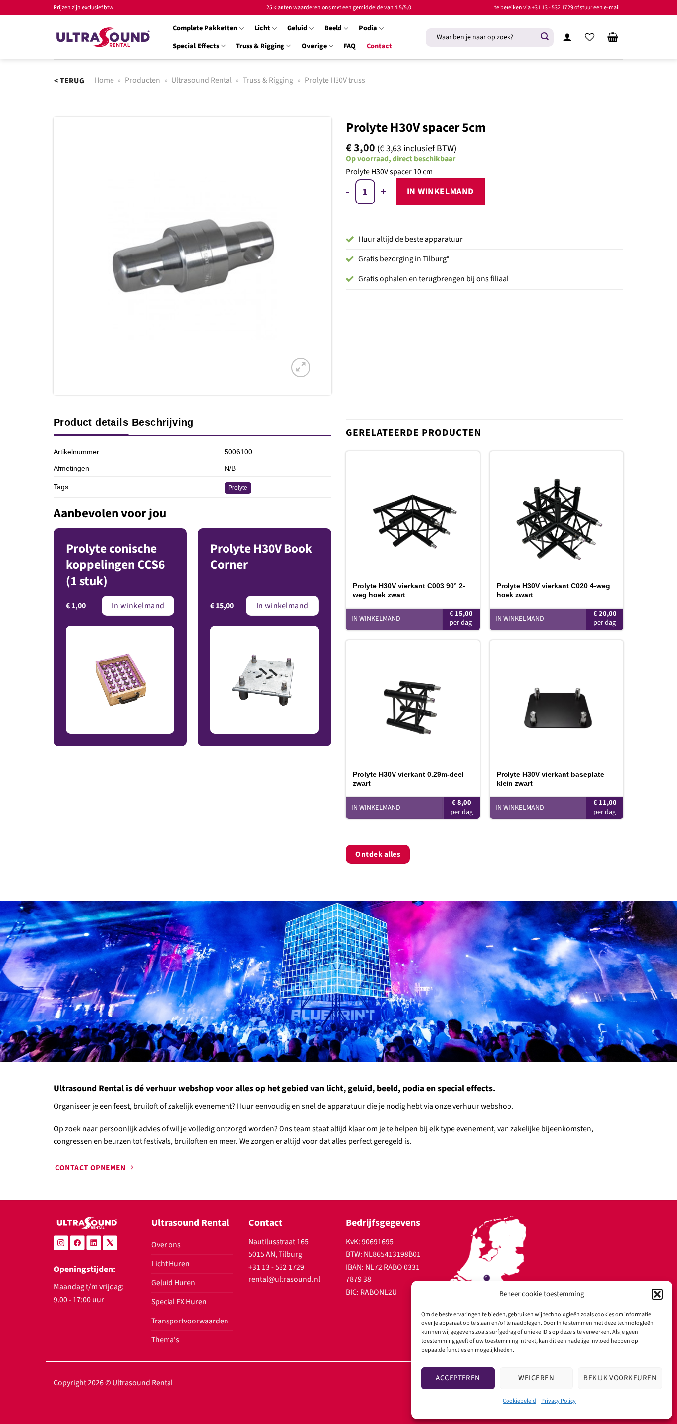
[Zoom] (300, 367)
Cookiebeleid (519, 1401)
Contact (379, 46)
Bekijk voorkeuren (620, 1378)
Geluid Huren (173, 1282)
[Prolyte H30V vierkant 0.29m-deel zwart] (413, 701)
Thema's (165, 1339)
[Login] (567, 37)
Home (104, 80)
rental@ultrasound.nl (284, 1279)
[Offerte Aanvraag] (612, 37)
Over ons (166, 1244)
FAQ (349, 46)
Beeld (332, 28)
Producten (142, 80)
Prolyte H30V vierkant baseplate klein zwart (550, 778)
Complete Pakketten (205, 28)
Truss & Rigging (260, 46)
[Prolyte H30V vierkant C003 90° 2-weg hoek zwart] (413, 512)
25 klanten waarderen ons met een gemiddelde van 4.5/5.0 (338, 7)
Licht (262, 28)
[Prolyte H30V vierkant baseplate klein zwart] (556, 701)
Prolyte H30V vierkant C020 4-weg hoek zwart (553, 590)
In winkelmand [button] (375, 619)
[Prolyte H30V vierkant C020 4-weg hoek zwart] (556, 512)
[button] (657, 1294)
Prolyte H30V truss (335, 80)
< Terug (69, 80)
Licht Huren (170, 1263)
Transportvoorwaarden (189, 1321)
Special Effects (196, 46)
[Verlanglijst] (590, 37)
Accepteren (458, 1378)
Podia (368, 28)
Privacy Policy (558, 1401)
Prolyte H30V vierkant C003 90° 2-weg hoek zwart (409, 590)
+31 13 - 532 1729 (552, 7)
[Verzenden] (544, 37)
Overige (314, 46)
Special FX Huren (179, 1301)
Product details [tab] (91, 422)
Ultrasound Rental (201, 80)
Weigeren (536, 1378)
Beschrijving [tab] (163, 422)
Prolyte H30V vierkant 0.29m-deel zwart (408, 778)
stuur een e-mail (600, 7)
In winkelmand (440, 191)
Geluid (297, 28)
